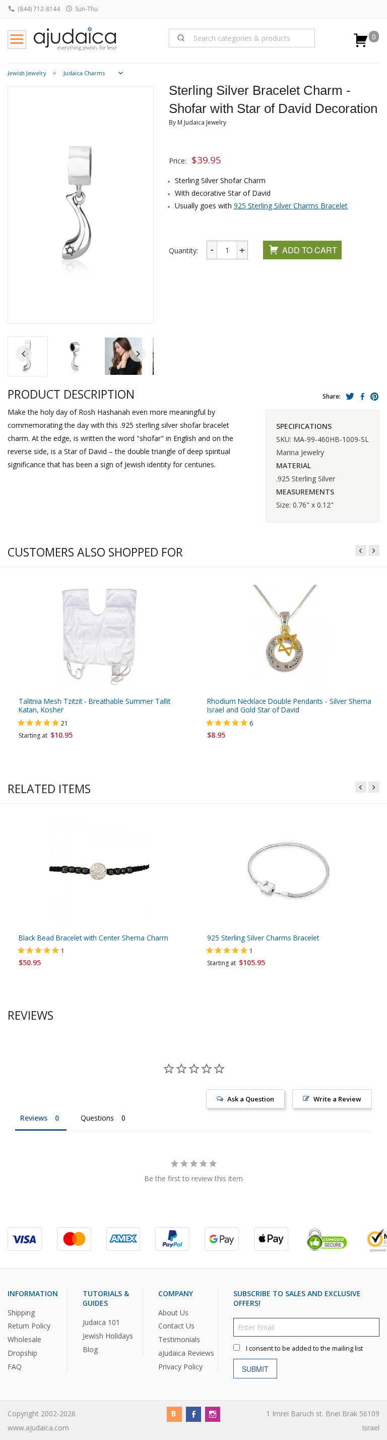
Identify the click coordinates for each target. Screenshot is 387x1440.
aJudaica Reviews (186, 1353)
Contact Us (176, 1326)
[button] (75, 356)
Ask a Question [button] (250, 1098)
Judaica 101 (101, 1322)
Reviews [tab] (33, 1118)
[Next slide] (138, 354)
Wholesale (24, 1340)
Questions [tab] (97, 1118)
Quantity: (183, 250)
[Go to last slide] (24, 354)
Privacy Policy (180, 1367)
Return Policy (29, 1326)
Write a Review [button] (337, 1098)
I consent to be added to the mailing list (304, 1349)
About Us (173, 1312)
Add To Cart (309, 250)
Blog (90, 1349)
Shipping (21, 1312)
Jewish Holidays (108, 1336)
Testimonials (179, 1340)
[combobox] (242, 38)
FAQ (15, 1367)
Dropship (22, 1353)
